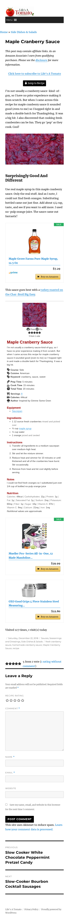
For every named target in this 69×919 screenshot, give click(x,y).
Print (32, 329)
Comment (12, 708)
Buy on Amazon (49, 276)
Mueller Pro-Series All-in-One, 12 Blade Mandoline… (31, 555)
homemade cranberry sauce (27, 645)
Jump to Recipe (36, 83)
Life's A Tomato (13, 909)
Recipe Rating (14, 695)
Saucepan (17, 411)
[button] (9, 20)
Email (10, 772)
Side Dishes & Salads (24, 32)
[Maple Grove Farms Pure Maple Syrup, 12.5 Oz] (34, 241)
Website (10, 788)
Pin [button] (40, 329)
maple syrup (25, 428)
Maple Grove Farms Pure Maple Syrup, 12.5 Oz (33, 260)
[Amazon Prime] (34, 272)
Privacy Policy (31, 909)
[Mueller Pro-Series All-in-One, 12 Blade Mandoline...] (34, 536)
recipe (16, 648)
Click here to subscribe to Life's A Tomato (34, 73)
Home (4, 32)
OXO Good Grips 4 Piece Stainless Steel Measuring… (34, 603)
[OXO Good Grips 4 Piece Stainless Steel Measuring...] (34, 590)
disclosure (41, 60)
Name (10, 757)
